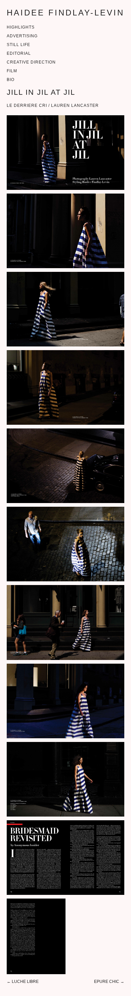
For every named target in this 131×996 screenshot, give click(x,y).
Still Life (18, 44)
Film (12, 71)
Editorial (19, 53)
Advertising (22, 36)
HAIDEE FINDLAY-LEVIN (65, 12)
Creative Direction (31, 62)
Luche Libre (25, 981)
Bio (10, 79)
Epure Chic (106, 981)
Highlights (21, 27)
